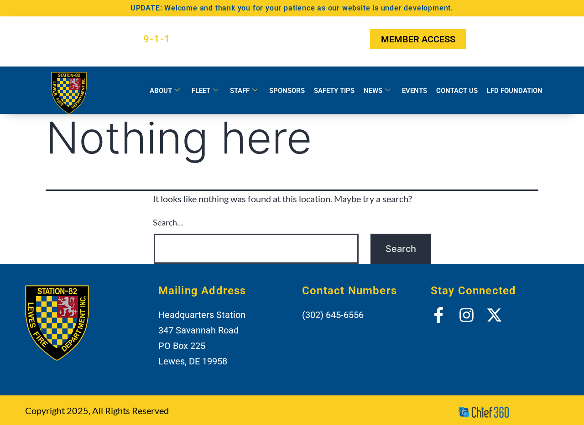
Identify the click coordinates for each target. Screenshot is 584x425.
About (161, 91)
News (373, 91)
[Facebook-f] (483, 39)
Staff (240, 91)
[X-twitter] (529, 39)
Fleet (201, 91)
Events (414, 91)
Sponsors (287, 91)
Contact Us (457, 91)
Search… (168, 222)
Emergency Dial (117, 39)
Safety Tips (334, 91)
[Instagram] (506, 39)
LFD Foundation (514, 91)
